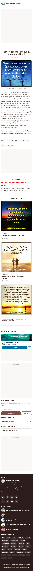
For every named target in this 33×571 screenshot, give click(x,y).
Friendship (5, 552)
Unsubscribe (26, 413)
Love (14, 537)
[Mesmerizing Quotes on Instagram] (16, 140)
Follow (15, 347)
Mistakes (21, 546)
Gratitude (27, 552)
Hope (27, 555)
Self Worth (20, 537)
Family (14, 555)
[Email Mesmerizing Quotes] (16, 501)
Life (3, 537)
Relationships (14, 540)
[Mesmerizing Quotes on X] (3, 501)
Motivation (17, 549)
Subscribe (11, 413)
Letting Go (21, 543)
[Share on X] (20, 140)
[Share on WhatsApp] (8, 140)
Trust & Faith (5, 543)
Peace (3, 549)
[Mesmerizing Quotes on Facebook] (3, 497)
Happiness (13, 546)
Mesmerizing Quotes (12, 342)
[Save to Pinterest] (28, 140)
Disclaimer (27, 564)
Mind (9, 555)
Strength (28, 546)
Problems (21, 555)
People (8, 537)
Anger (3, 555)
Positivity (28, 537)
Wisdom (23, 540)
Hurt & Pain (5, 546)
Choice (16, 48)
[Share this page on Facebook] (29, 347)
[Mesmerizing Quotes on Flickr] (12, 501)
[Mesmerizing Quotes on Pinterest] (12, 497)
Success (4, 558)
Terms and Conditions (17, 564)
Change (12, 552)
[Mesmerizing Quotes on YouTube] (16, 497)
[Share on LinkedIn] (24, 140)
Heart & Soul (11, 145)
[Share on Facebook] (12, 140)
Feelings (10, 549)
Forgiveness (20, 552)
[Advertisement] (16, 27)
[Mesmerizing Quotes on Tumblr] (7, 501)
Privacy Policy (6, 564)
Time (28, 543)
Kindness (13, 543)
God (10, 558)
